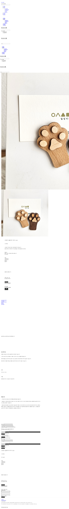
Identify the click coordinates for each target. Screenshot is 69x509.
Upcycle (6, 12)
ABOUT (4, 7)
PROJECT (3, 52)
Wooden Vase (7, 9)
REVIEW (4, 14)
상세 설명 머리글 (3, 300)
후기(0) (2, 302)
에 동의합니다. (7, 429)
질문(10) (2, 303)
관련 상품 (2, 304)
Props (6, 11)
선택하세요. (7, 258)
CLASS (4, 13)
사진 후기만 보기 (5, 435)
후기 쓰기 (3, 437)
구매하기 (3, 448)
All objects (6, 8)
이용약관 (2, 499)
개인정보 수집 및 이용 (5, 429)
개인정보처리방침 (3, 500)
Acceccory (6, 10)
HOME (4, 6)
